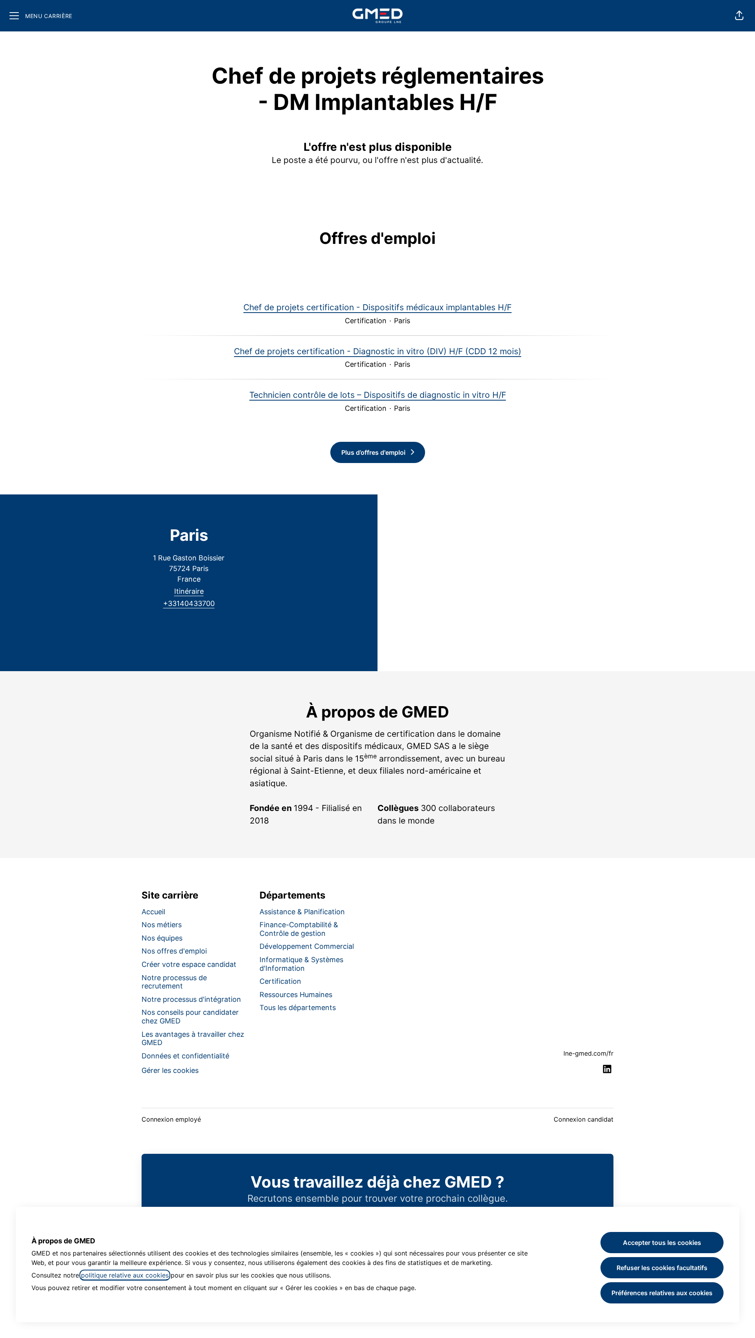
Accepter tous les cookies (662, 1242)
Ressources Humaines (296, 994)
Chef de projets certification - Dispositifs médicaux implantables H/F (377, 307)
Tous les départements (298, 1007)
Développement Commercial (307, 946)
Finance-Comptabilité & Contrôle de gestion (299, 929)
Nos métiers (162, 925)
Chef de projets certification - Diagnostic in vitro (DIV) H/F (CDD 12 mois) (377, 351)
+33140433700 (189, 603)
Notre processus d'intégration (191, 999)
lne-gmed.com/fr (588, 1053)
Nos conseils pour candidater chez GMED (190, 1016)
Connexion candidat (583, 1119)
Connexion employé (171, 1119)
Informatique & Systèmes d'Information (301, 963)
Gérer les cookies (170, 1070)
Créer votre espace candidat (189, 964)
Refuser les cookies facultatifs (662, 1268)
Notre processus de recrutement (174, 982)
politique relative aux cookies (125, 1275)
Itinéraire (189, 591)
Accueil (153, 912)
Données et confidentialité (185, 1056)
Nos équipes (162, 938)
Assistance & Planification (302, 912)
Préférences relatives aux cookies (662, 1293)
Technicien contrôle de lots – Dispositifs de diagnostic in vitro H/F (377, 395)
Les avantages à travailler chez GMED (193, 1038)
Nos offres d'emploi (174, 951)
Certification (280, 981)
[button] (739, 16)
